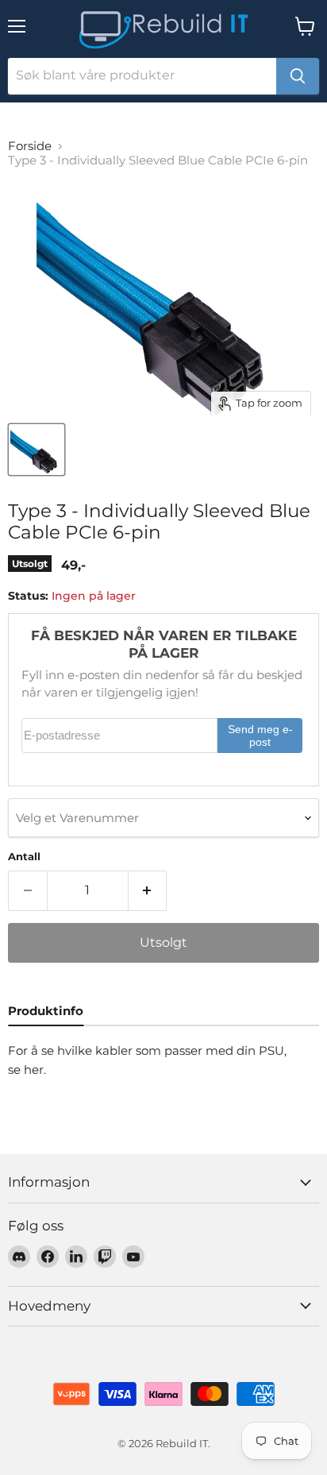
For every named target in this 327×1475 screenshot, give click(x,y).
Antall (24, 857)
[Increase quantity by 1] (148, 890)
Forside (30, 146)
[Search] (297, 76)
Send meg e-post (260, 736)
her (34, 1069)
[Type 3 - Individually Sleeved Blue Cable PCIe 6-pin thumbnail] (36, 449)
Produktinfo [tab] (45, 1010)
